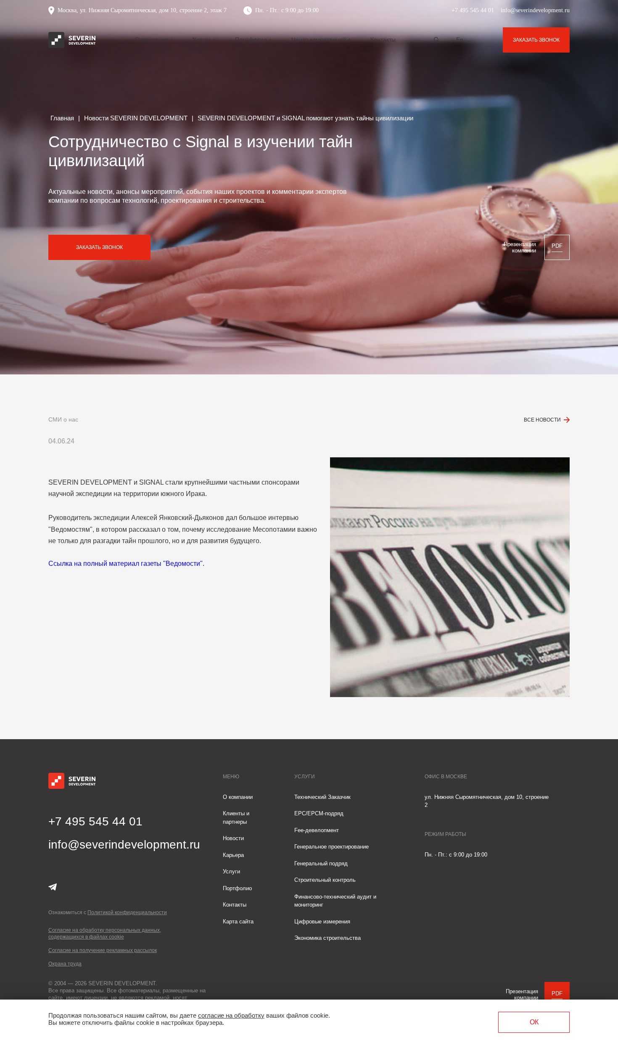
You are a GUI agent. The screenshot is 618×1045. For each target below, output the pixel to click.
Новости (233, 838)
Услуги (202, 39)
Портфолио (252, 39)
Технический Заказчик (322, 797)
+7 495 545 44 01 (473, 10)
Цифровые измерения (322, 921)
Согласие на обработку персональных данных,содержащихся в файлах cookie (104, 933)
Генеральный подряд (321, 863)
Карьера (233, 855)
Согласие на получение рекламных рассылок (102, 950)
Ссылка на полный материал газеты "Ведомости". (126, 563)
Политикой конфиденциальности (127, 912)
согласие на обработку (231, 1015)
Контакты (383, 39)
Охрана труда (65, 964)
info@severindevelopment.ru (535, 10)
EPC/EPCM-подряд (318, 813)
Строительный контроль (325, 880)
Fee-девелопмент (316, 830)
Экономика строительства (327, 938)
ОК (534, 1022)
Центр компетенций (319, 39)
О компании (152, 39)
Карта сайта (238, 921)
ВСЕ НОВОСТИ (542, 420)
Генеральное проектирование (331, 846)
